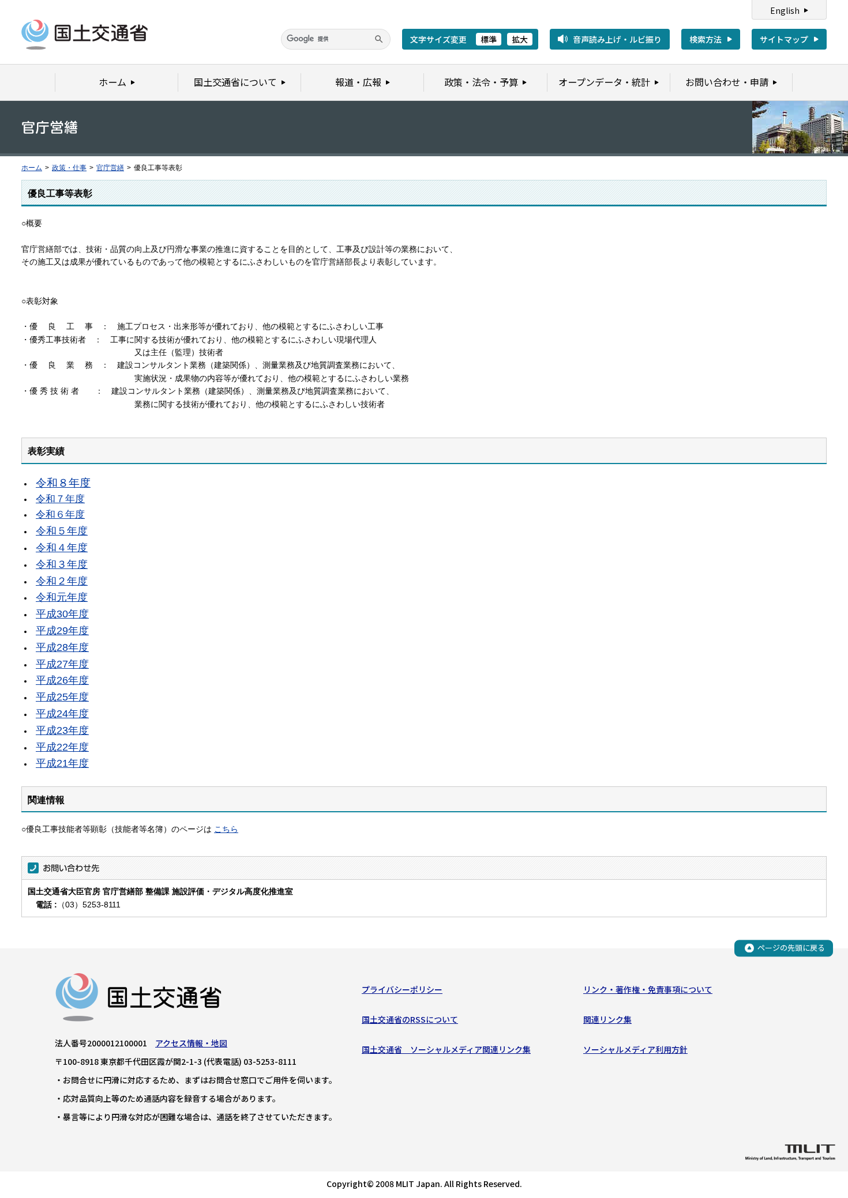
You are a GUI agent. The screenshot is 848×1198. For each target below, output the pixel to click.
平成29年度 (62, 630)
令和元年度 (62, 597)
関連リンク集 (607, 1019)
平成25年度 (62, 697)
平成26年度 (62, 680)
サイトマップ (784, 39)
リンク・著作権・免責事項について (647, 989)
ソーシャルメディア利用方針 (635, 1049)
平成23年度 (62, 730)
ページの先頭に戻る (791, 947)
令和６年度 (60, 514)
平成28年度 (62, 647)
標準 (489, 39)
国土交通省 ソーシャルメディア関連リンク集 (446, 1049)
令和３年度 (62, 564)
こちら (226, 829)
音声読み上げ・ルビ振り (617, 39)
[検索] (379, 39)
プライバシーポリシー (402, 989)
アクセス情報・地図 (191, 1043)
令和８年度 (63, 483)
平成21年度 (62, 763)
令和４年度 (62, 547)
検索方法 (705, 39)
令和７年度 (60, 498)
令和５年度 (62, 531)
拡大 (520, 39)
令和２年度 (62, 581)
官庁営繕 (110, 168)
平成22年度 (62, 747)
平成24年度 (62, 713)
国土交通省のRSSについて (410, 1019)
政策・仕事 (69, 168)
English (785, 10)
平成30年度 (62, 614)
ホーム (31, 168)
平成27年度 (62, 664)
